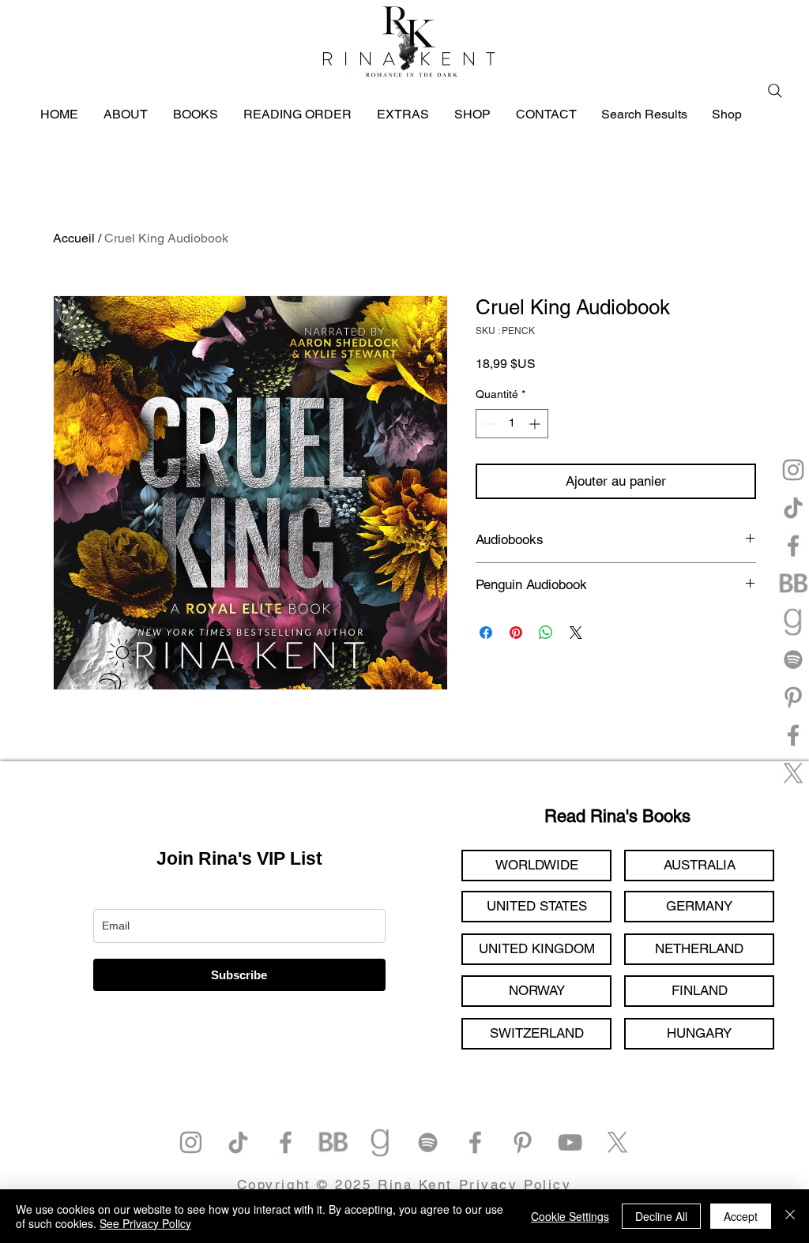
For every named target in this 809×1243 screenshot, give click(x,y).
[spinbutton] (512, 423)
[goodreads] (793, 621)
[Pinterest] (793, 697)
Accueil (74, 238)
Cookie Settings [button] (570, 1216)
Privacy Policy (515, 1184)
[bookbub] (793, 583)
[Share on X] (575, 632)
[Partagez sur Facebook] (485, 632)
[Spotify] (793, 659)
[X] (793, 773)
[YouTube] (570, 1142)
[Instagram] (793, 470)
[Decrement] (488, 423)
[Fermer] (790, 1216)
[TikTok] (793, 508)
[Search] (775, 90)
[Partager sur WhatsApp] (545, 632)
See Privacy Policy (145, 1223)
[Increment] (536, 423)
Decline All (661, 1216)
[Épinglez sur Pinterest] (515, 632)
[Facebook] (793, 545)
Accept (741, 1216)
